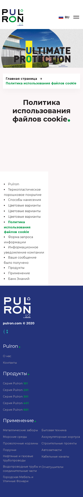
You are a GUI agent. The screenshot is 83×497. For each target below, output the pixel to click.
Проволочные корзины (20, 443)
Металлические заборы (20, 430)
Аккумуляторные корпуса (61, 437)
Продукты (16, 268)
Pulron (13, 184)
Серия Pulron (15, 383)
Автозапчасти (52, 450)
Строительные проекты (59, 443)
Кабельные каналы (55, 456)
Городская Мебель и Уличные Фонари (18, 479)
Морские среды (15, 437)
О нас (7, 356)
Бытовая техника (54, 430)
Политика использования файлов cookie (17, 227)
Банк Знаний (19, 279)
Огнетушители (52, 467)
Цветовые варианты (24, 205)
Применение (19, 273)
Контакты (10, 362)
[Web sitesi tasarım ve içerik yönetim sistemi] (41, 332)
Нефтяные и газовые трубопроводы (18, 458)
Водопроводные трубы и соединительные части (22, 469)
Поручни (9, 450)
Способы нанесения (24, 200)
